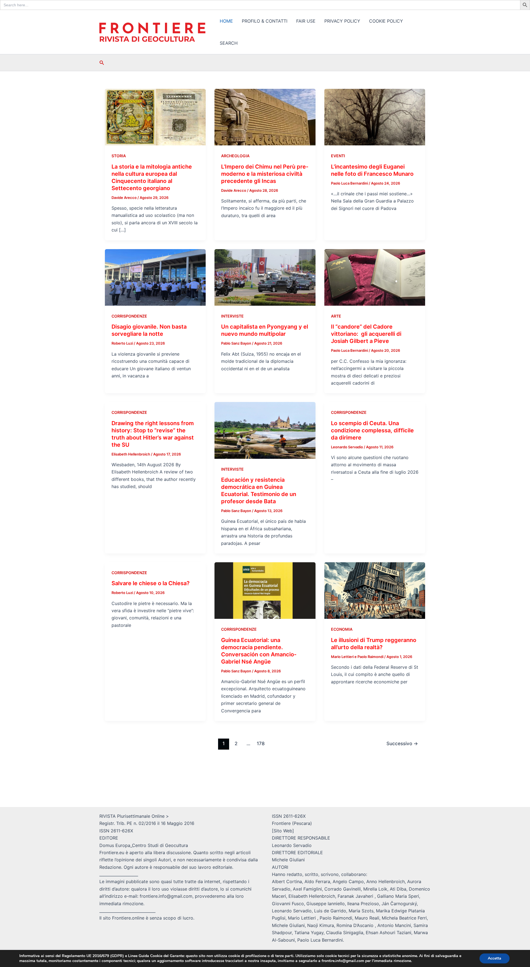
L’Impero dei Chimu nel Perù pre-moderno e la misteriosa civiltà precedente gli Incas (264, 173)
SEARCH (229, 43)
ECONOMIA (342, 629)
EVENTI (338, 155)
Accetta (494, 958)
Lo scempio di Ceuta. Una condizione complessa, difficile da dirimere (372, 430)
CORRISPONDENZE (129, 316)
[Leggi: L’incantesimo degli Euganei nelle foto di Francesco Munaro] (374, 116)
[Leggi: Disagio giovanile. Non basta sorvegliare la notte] (155, 277)
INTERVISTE (232, 316)
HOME (226, 21)
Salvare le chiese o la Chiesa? (151, 583)
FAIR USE (306, 21)
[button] (101, 62)
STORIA (119, 155)
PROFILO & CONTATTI (264, 21)
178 (261, 743)
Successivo (402, 743)
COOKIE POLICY (386, 21)
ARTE (336, 316)
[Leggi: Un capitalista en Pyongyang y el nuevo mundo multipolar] (264, 277)
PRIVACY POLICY (342, 21)
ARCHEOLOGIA (235, 155)
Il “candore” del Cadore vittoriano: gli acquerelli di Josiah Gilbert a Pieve (366, 333)
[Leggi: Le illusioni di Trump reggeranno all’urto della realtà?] (374, 590)
